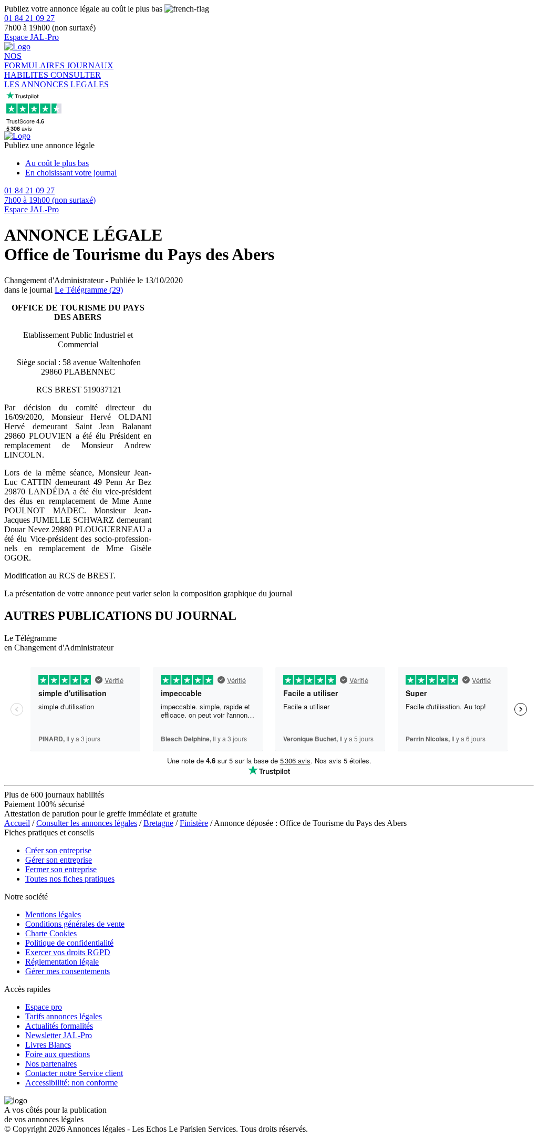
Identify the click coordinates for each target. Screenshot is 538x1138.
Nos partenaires (51, 1063)
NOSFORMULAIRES (35, 60)
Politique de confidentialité (69, 942)
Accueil (17, 823)
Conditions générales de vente (75, 923)
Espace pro (43, 1006)
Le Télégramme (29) (89, 289)
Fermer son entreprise (61, 869)
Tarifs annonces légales (63, 1016)
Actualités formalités (59, 1025)
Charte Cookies (51, 933)
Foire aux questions (57, 1054)
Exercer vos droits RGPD (67, 952)
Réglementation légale (62, 961)
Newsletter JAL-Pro (58, 1035)
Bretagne (158, 823)
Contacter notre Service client (74, 1073)
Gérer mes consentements (67, 971)
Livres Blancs (48, 1044)
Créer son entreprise (58, 850)
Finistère (194, 823)
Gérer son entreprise (58, 859)
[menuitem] (279, 163)
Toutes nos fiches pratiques (70, 878)
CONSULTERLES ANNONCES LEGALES (56, 79)
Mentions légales (53, 914)
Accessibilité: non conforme (71, 1082)
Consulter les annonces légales (86, 823)
